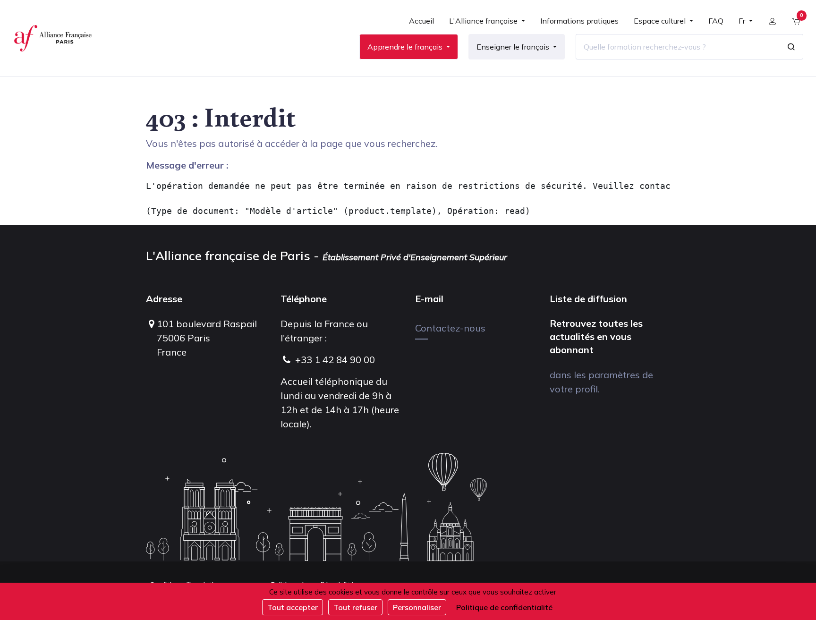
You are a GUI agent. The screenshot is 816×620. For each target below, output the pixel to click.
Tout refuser (355, 607)
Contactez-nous (450, 328)
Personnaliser (417, 607)
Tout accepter (292, 607)
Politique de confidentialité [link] (504, 607)
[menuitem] (421, 24)
